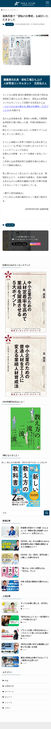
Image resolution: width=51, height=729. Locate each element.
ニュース (9, 24)
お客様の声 (9, 686)
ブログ (7, 708)
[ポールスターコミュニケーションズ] (25, 3)
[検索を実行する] (46, 512)
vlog (6, 680)
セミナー (8, 697)
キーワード (9, 692)
